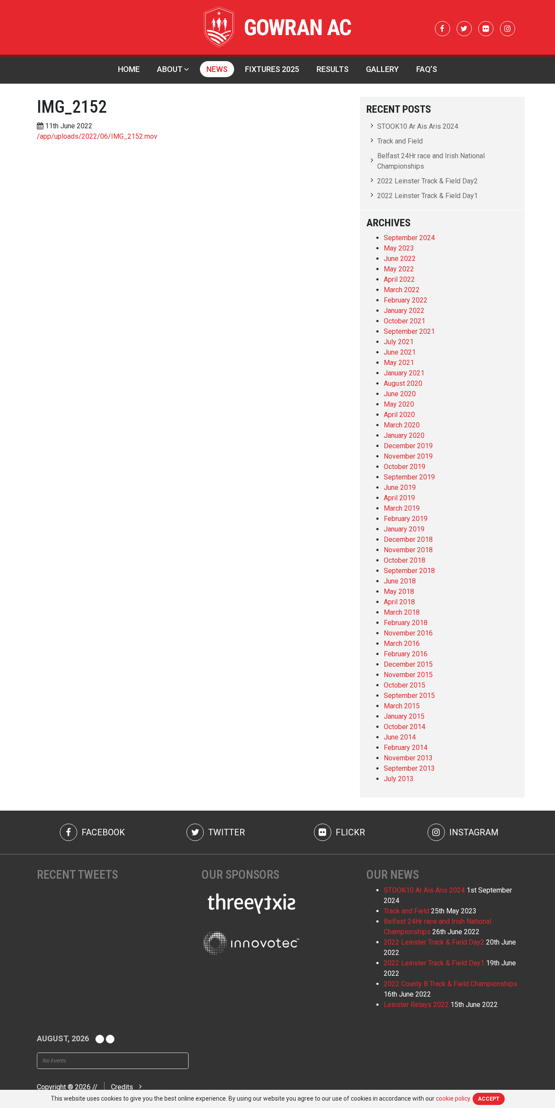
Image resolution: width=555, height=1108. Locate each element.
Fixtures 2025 (272, 69)
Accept (489, 1099)
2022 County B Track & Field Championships (450, 984)
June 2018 (400, 581)
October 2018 (404, 560)
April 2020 (399, 415)
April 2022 (399, 279)
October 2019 (404, 467)
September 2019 (409, 477)
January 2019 (404, 529)
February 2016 (406, 654)
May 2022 (399, 269)
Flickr (349, 832)
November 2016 (408, 633)
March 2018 (402, 612)
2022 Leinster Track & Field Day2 (427, 181)
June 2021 (400, 352)
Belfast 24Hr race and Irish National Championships (431, 161)
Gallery (382, 69)
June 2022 (400, 258)
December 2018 (408, 539)
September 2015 (409, 695)
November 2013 (408, 758)
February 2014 (406, 747)
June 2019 (400, 487)
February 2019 (406, 519)
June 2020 (400, 394)
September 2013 (409, 768)
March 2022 (402, 290)
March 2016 (402, 643)
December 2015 (408, 664)
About (170, 69)
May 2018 (399, 591)
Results (333, 69)
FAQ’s (426, 69)
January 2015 (404, 716)
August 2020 (403, 383)
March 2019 (402, 508)
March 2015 (402, 706)
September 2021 (409, 331)
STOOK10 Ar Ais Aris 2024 (417, 126)
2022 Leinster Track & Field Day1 (427, 196)
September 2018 (409, 571)
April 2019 (399, 498)
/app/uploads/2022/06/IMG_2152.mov (97, 136)
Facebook (102, 832)
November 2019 (408, 456)
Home (129, 69)
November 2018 (408, 550)
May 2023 (399, 248)
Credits (122, 1087)
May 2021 (399, 362)
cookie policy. (453, 1098)
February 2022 (406, 300)
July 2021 (399, 342)
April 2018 (399, 602)
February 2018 (406, 623)
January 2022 (404, 310)
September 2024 (409, 238)
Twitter (225, 832)
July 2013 (399, 779)
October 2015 (404, 685)
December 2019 (408, 446)
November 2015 (408, 675)
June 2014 (400, 737)
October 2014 (404, 727)
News (217, 69)
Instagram (473, 832)
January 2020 (404, 435)
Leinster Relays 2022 (416, 1004)
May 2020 (399, 404)
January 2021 (404, 373)
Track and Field (400, 141)
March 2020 (402, 425)
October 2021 (404, 321)
